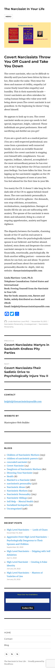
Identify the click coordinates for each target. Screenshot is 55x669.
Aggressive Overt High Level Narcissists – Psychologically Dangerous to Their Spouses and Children (28, 540)
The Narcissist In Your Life (24, 9)
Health (10, 476)
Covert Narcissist (15, 465)
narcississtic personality (19, 483)
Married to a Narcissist (18, 480)
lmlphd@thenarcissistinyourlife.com (23, 401)
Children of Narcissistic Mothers (23, 455)
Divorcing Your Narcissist (19, 473)
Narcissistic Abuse (16, 487)
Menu (8, 16)
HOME (7, 632)
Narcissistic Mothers (17, 490)
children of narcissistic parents (22, 458)
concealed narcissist (17, 462)
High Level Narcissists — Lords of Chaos (27, 529)
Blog (6, 645)
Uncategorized (30, 324)
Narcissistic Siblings (17, 498)
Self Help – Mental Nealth (20, 501)
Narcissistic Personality (13, 324)
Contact (8, 639)
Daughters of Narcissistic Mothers (24, 469)
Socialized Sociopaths (18, 505)
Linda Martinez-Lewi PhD (18, 321)
